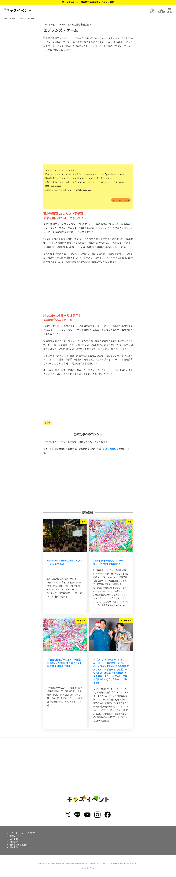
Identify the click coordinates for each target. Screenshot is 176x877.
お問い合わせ (15, 836)
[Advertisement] (88, 292)
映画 (48, 423)
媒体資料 (14, 847)
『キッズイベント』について (22, 833)
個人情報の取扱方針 (18, 844)
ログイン (47, 442)
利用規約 (14, 841)
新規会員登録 (109, 448)
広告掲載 (14, 838)
